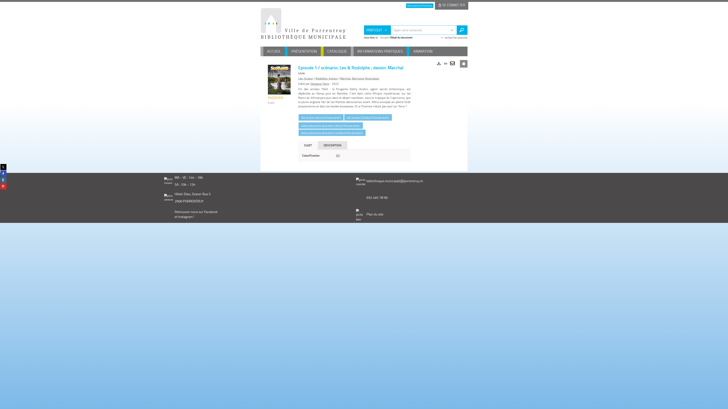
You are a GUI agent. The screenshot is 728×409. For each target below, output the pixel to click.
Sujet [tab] (308, 145)
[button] (279, 79)
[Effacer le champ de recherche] (452, 30)
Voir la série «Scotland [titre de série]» (368, 117)
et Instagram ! (184, 216)
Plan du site (374, 214)
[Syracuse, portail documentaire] (303, 24)
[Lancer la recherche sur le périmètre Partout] (462, 30)
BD (338, 155)
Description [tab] (332, 145)
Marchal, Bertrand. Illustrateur (360, 78)
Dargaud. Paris (320, 84)
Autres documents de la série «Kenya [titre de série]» (330, 125)
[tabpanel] (354, 155)
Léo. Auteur (305, 78)
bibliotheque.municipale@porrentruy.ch (394, 181)
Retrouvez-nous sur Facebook (196, 211)
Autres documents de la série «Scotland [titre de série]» (332, 132)
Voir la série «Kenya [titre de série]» (321, 117)
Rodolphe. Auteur (326, 78)
